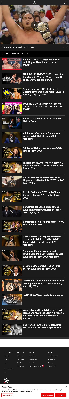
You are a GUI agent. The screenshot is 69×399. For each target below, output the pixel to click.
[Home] (34, 2)
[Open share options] (67, 47)
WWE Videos (20, 359)
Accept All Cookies (47, 395)
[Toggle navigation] (2, 2)
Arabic (5, 372)
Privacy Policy (33, 359)
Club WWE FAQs (53, 356)
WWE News (20, 356)
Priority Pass (20, 366)
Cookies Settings (7, 395)
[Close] (66, 387)
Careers (6, 359)
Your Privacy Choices (35, 366)
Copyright (31, 362)
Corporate (6, 356)
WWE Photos (20, 362)
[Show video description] (63, 47)
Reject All (60, 395)
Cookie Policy (52, 366)
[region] (34, 391)
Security (50, 362)
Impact (5, 362)
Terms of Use (32, 356)
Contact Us (51, 359)
